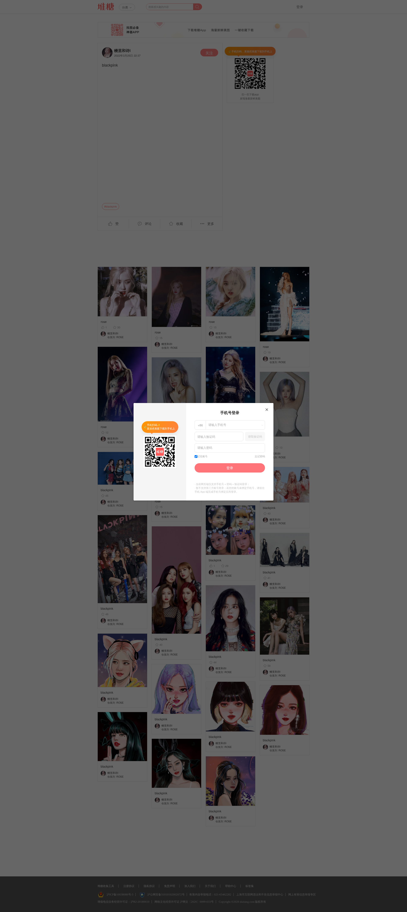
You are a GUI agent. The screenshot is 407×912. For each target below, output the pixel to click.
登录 (229, 467)
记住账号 (202, 456)
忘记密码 (260, 456)
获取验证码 (255, 436)
